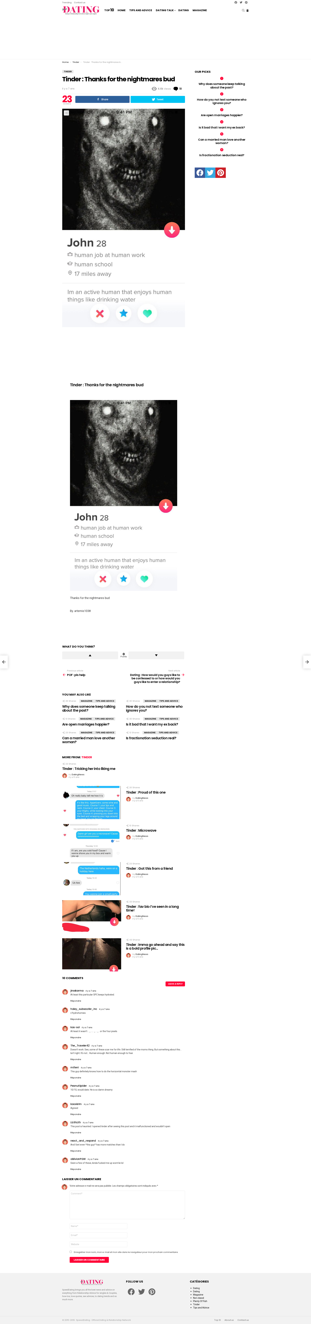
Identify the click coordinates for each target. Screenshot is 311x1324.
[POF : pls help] (4, 662)
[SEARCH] (243, 10)
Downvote (156, 655)
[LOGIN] (247, 10)
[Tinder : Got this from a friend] (91, 878)
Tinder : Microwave (141, 830)
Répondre (75, 1000)
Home (122, 10)
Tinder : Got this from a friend (149, 868)
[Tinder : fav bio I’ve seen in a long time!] (91, 916)
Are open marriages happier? (85, 724)
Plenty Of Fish (200, 1301)
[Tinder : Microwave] (91, 840)
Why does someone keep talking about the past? (88, 708)
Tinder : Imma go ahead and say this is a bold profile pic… (155, 946)
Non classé (198, 1298)
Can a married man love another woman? (88, 740)
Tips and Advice (140, 10)
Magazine (200, 10)
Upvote (90, 655)
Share (66, 113)
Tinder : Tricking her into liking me (88, 768)
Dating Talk (165, 10)
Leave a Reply (175, 983)
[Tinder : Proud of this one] (91, 802)
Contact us (79, 2)
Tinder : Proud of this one (146, 792)
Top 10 (217, 1320)
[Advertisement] (155, 37)
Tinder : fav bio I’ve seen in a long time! (152, 908)
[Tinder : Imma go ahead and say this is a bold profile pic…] (91, 954)
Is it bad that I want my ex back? (152, 724)
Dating (183, 10)
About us (229, 1320)
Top (109, 10)
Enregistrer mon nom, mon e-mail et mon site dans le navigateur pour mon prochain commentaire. (126, 1252)
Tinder (86, 757)
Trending (67, 2)
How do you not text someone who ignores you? (154, 708)
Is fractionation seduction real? (151, 738)
